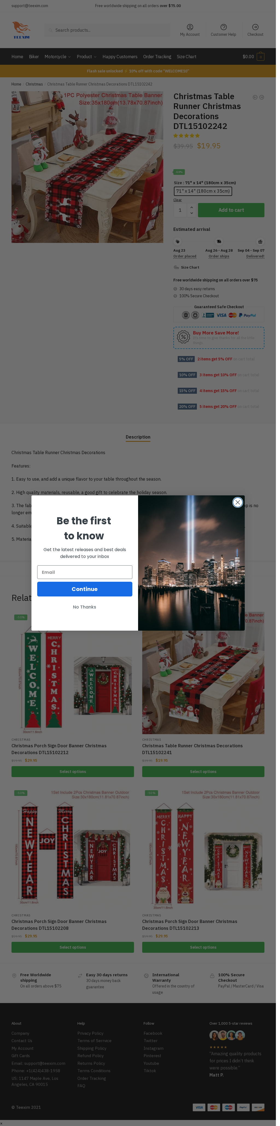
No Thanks (84, 607)
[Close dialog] (238, 502)
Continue (85, 589)
